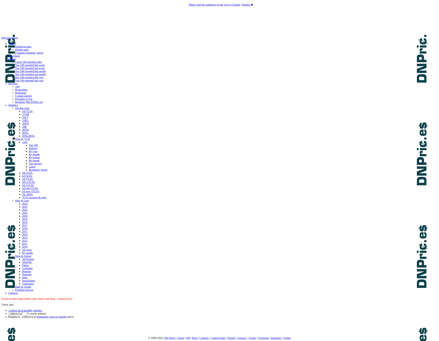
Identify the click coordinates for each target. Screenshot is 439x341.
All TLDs (27, 111)
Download (14, 55)
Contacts (13, 293)
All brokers (28, 259)
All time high (22, 108)
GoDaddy (27, 268)
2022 (24, 209)
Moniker (26, 271)
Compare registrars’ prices (29, 52)
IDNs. (25, 132)
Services (12, 83)
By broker (34, 157)
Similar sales (22, 49)
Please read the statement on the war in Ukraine (214, 4)
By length (34, 160)
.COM (25, 114)
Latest (32, 166)
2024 (24, 203)
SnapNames (28, 280)
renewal (53, 316)
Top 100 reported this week (30, 65)
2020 (24, 216)
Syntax (252, 338)
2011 (24, 243)
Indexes (33, 148)
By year (33, 151)
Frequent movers (24, 289)
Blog (194, 338)
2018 (24, 222)
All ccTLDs (28, 182)
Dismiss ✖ (247, 4)
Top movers (35, 163)
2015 (24, 231)
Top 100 (33, 145)
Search (12, 43)
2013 (24, 237)
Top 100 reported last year (29, 80)
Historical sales (23, 46)
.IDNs (25, 129)
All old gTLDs (30, 188)
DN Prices (169, 338)
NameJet (26, 274)
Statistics (13, 105)
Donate (231, 338)
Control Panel (218, 338)
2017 (24, 225)
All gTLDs (28, 185)
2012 (24, 240)
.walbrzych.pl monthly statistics (25, 310)
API (17, 86)
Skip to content (9, 37)
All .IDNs (27, 194)
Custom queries (23, 95)
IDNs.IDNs (28, 135)
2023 (24, 206)
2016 (24, 228)
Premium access (23, 99)
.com (24, 142)
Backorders (21, 89)
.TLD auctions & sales (34, 197)
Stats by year (22, 200)
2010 (24, 246)
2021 (24, 212)
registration (43, 316)
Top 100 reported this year (29, 77)
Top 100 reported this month (30, 71)
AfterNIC (27, 262)
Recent (12, 58)
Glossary (242, 338)
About (180, 338)
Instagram (276, 338)
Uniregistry (28, 283)
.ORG (25, 120)
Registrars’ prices (38, 169)
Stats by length (23, 286)
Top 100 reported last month (30, 74)
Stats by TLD (22, 139)
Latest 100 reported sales (28, 62)
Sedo (24, 277)
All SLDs (27, 176)
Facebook (263, 338)
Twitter (287, 338)
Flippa (25, 265)
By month (34, 154)
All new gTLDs (30, 191)
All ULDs (27, 179)
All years (27, 249)
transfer (62, 316)
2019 (24, 219)
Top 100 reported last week (30, 68)
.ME (24, 126)
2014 (24, 234)
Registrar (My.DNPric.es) (29, 102)
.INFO (25, 123)
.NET (25, 117)
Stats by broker (23, 256)
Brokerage (20, 92)
